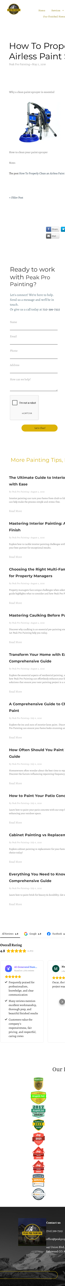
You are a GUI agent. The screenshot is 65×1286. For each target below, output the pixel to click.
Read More (15, 511)
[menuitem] (42, 11)
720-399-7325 (51, 309)
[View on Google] (55, 968)
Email (13, 336)
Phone (14, 351)
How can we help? (20, 379)
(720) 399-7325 (54, 1231)
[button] (3, 1002)
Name (13, 322)
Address (14, 365)
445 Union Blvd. (55, 1247)
